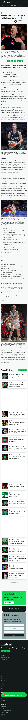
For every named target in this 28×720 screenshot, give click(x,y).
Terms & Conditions (6, 710)
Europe (3, 686)
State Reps (3, 680)
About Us (3, 706)
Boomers (3, 673)
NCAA (2, 684)
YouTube (3, 700)
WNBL (2, 667)
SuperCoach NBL (5, 657)
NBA (2, 661)
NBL (2, 665)
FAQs (2, 708)
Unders (3, 682)
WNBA (2, 663)
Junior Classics (4, 678)
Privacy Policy (4, 712)
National (3, 671)
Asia (2, 688)
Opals (2, 675)
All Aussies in (4, 659)
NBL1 (2, 669)
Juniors (3, 676)
